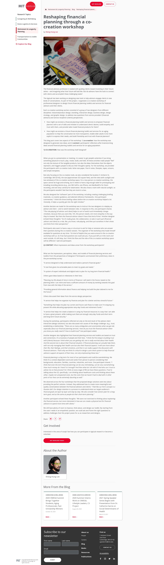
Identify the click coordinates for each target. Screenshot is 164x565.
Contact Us (110, 4)
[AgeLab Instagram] (105, 559)
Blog (73, 9)
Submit (52, 560)
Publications (86, 557)
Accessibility (104, 553)
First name (48, 541)
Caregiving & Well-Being (26, 19)
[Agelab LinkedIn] (114, 559)
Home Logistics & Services (27, 24)
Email (46, 549)
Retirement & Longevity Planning (59, 9)
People (83, 536)
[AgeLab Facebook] (100, 559)
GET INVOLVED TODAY (57, 440)
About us (85, 532)
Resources (85, 552)
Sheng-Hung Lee (52, 32)
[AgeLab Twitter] (109, 559)
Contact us (107, 547)
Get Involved (96, 4)
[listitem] (56, 506)
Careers (83, 540)
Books (83, 548)
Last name (66, 541)
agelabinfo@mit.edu (106, 542)
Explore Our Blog (24, 44)
